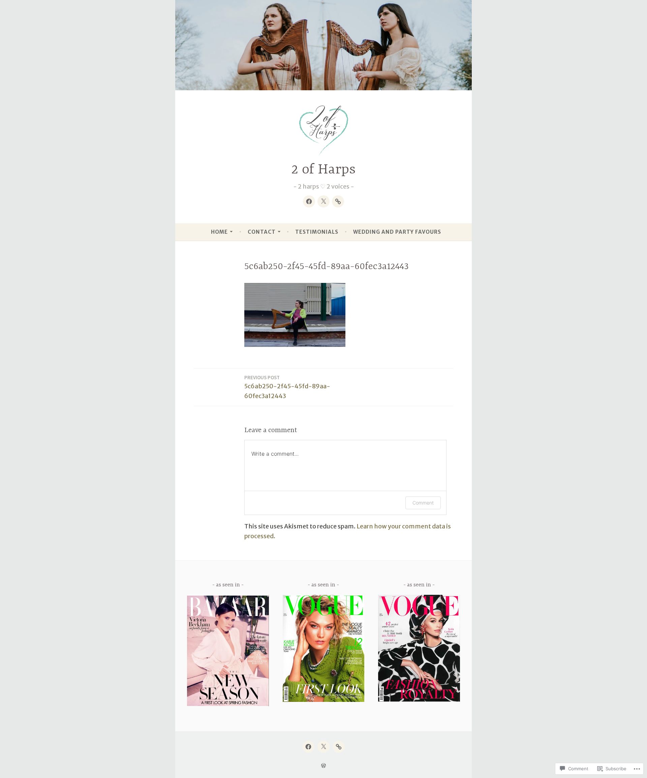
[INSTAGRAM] (338, 746)
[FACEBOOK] (308, 746)
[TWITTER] (323, 746)
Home (219, 232)
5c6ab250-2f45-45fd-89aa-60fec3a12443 (287, 387)
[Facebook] (309, 201)
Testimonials (316, 232)
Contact (262, 232)
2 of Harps (323, 170)
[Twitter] (323, 201)
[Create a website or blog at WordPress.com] (323, 766)
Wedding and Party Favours (397, 232)
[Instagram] (338, 201)
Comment (423, 503)
